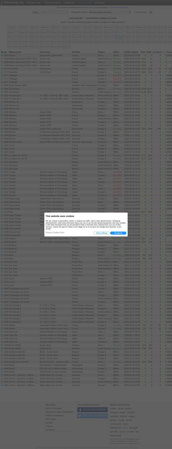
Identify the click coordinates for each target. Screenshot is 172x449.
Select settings (101, 233)
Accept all (118, 233)
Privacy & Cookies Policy (55, 232)
